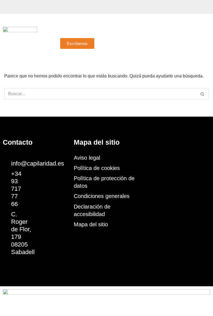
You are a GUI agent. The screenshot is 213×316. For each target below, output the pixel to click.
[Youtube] (26, 7)
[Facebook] (7, 7)
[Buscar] (202, 94)
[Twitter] (16, 7)
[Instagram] (36, 7)
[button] (134, 32)
